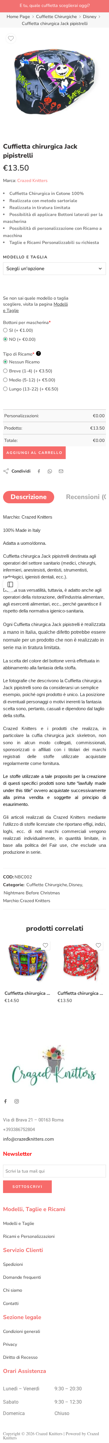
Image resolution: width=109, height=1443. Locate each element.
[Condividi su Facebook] (39, 471)
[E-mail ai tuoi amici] (61, 471)
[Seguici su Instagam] (16, 1101)
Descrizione (29, 496)
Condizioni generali (21, 1331)
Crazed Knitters (32, 180)
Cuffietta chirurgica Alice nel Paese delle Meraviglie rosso (81, 993)
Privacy (10, 1344)
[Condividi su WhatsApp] (49, 471)
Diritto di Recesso (20, 1357)
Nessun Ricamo (24, 362)
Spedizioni (13, 1264)
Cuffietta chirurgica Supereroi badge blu (28, 993)
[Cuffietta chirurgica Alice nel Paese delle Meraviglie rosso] (81, 962)
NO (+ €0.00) (22, 339)
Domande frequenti (22, 1277)
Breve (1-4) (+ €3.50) (30, 371)
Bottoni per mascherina (27, 322)
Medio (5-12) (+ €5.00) (32, 380)
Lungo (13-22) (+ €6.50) (33, 389)
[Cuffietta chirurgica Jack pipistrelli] (54, 82)
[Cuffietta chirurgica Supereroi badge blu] (28, 962)
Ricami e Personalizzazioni (28, 1236)
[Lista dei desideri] (11, 38)
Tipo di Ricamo (21, 354)
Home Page (18, 17)
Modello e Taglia (25, 257)
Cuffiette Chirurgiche (56, 17)
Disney (89, 17)
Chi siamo (12, 1290)
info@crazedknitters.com (28, 1139)
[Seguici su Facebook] (5, 1101)
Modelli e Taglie (18, 1223)
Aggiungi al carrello (34, 452)
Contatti (10, 1303)
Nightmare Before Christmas (32, 893)
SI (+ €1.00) (21, 330)
